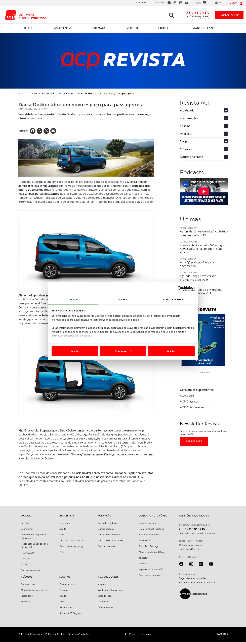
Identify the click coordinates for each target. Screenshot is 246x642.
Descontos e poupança (71, 546)
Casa (62, 534)
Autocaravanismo (30, 570)
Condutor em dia (107, 546)
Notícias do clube (203, 157)
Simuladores (66, 607)
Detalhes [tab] (123, 299)
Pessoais (63, 589)
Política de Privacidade (30, 634)
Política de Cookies (55, 634)
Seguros (64, 576)
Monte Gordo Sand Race (152, 551)
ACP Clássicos (189, 401)
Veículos (26, 576)
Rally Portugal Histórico (151, 528)
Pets (61, 551)
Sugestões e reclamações (192, 578)
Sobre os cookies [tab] (173, 299)
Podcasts (203, 134)
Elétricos (25, 601)
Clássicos (203, 149)
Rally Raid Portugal (149, 546)
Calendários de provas (150, 575)
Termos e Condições (78, 634)
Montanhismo (105, 607)
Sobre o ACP (27, 528)
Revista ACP (48, 93)
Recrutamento (187, 574)
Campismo (103, 601)
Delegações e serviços (190, 544)
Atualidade (203, 110)
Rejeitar (74, 350)
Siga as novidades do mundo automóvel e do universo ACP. (203, 432)
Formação (104, 515)
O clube (33, 93)
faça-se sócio (229, 15)
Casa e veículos (67, 584)
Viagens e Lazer (108, 576)
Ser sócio (25, 523)
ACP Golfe (187, 395)
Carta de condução (108, 523)
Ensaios (203, 126)
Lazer (62, 601)
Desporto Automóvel (153, 515)
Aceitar (171, 350)
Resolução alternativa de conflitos (197, 582)
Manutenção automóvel (34, 589)
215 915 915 (197, 13)
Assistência (66, 515)
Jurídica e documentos (71, 540)
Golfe (24, 564)
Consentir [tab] (73, 299)
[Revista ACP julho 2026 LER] (204, 337)
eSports (143, 557)
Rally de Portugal (148, 523)
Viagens (102, 584)
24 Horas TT (145, 540)
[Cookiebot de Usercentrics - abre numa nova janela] (180, 288)
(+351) (192, 529)
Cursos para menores (109, 534)
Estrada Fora (104, 595)
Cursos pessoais (106, 528)
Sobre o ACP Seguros (70, 613)
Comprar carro (28, 584)
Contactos (141, 2)
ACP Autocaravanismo (195, 407)
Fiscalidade (27, 595)
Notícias (143, 563)
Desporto (203, 141)
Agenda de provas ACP (151, 569)
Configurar (121, 350)
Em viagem (65, 523)
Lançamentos (66, 93)
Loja (198, 2)
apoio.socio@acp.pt (189, 549)
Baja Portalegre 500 (149, 534)
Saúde (62, 528)
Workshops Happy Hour (110, 589)
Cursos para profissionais (111, 540)
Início (21, 93)
